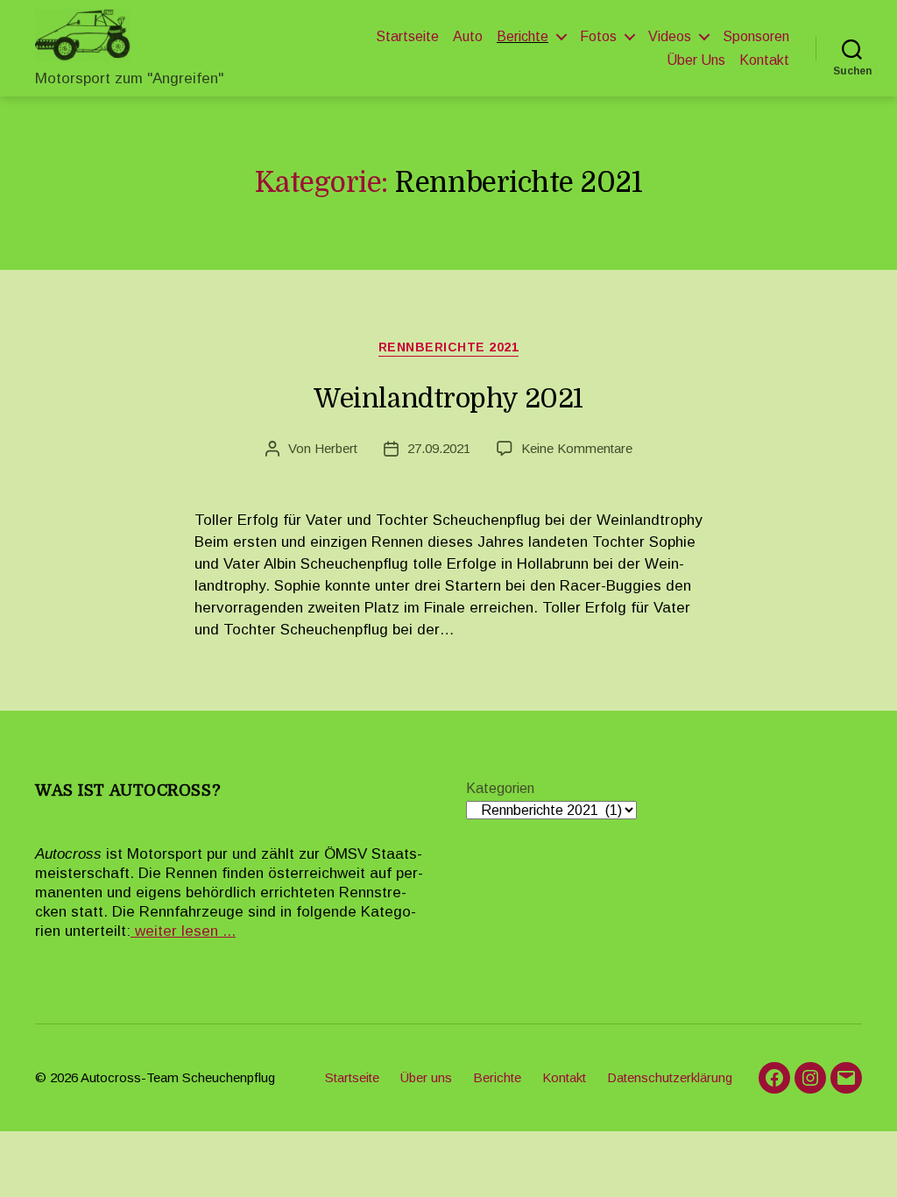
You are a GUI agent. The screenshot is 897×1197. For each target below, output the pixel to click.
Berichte (522, 36)
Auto (468, 36)
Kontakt (764, 60)
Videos (669, 36)
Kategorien (500, 788)
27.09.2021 (438, 448)
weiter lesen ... (183, 931)
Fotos (598, 36)
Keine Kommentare (576, 448)
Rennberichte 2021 (448, 347)
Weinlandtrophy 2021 (448, 399)
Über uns (696, 60)
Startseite (407, 36)
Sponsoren (756, 36)
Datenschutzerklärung (669, 1077)
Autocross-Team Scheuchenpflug (178, 1077)
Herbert (335, 448)
